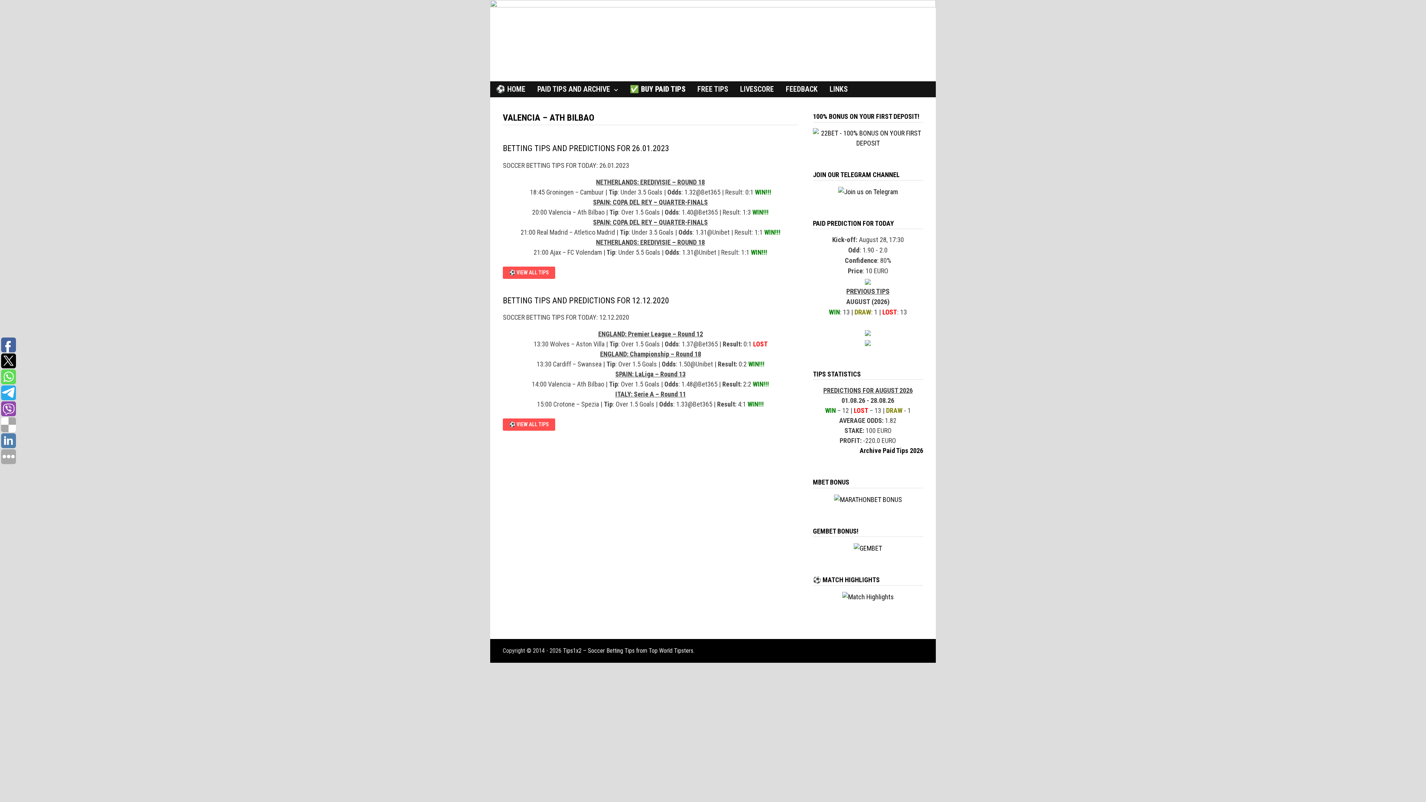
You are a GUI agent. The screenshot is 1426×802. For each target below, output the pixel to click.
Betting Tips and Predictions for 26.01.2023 (586, 148)
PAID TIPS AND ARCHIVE (573, 89)
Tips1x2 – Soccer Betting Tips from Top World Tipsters (628, 650)
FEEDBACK (802, 89)
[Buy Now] (868, 281)
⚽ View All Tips (529, 273)
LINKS (839, 89)
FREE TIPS (712, 89)
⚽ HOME (510, 89)
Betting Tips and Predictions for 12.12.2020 (586, 300)
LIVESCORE (757, 89)
